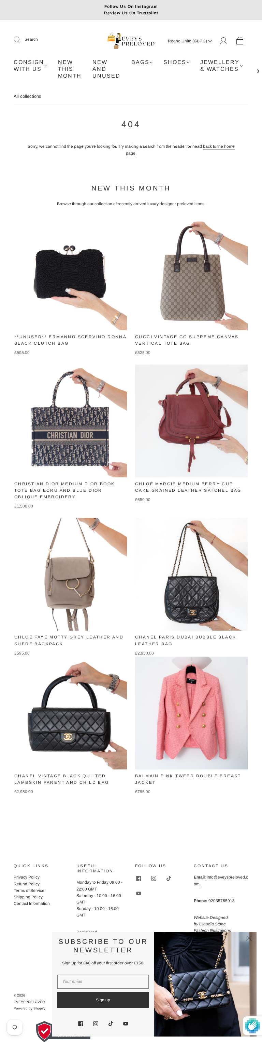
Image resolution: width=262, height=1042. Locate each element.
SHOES (174, 62)
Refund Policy (27, 884)
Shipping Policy (28, 897)
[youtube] (138, 893)
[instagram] (153, 878)
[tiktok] (168, 878)
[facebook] (138, 878)
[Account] (224, 41)
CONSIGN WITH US (29, 65)
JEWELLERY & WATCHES (219, 65)
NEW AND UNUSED (106, 69)
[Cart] (240, 41)
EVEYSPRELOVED (29, 1002)
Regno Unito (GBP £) (188, 41)
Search (31, 39)
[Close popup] (249, 939)
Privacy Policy (27, 877)
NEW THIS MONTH (70, 69)
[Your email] (103, 982)
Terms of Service (29, 890)
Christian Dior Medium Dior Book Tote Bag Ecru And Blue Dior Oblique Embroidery (64, 490)
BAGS (140, 62)
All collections (27, 96)
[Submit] (21, 39)
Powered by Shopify (29, 1008)
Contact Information (32, 903)
